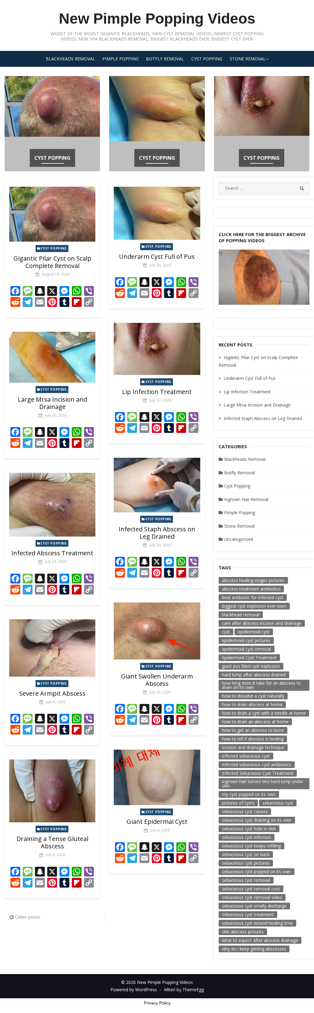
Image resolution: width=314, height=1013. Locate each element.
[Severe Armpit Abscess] (52, 648)
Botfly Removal (165, 59)
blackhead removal (240, 614)
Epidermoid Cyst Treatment (249, 657)
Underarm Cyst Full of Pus (157, 256)
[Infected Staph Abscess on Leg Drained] (157, 485)
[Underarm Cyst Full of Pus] (157, 213)
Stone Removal (248, 59)
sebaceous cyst (277, 803)
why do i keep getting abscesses (254, 949)
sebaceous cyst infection (246, 837)
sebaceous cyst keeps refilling (251, 846)
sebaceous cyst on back (246, 854)
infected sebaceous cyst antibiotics (256, 764)
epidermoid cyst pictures (246, 640)
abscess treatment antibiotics (251, 589)
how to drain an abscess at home (255, 721)
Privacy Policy (157, 1002)
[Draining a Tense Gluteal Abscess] (52, 790)
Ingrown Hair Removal (246, 499)
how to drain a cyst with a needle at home (264, 713)
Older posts (27, 917)
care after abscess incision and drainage (261, 623)
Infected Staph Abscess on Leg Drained (157, 533)
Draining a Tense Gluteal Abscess (52, 842)
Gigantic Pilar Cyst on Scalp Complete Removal (52, 262)
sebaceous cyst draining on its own (257, 820)
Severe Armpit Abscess (52, 693)
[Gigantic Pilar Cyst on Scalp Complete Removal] (52, 214)
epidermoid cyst (254, 632)
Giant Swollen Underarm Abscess (157, 680)
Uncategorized (238, 539)
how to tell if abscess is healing (253, 739)
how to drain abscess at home (252, 704)
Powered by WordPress (133, 989)
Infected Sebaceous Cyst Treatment (257, 773)
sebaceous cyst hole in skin (249, 828)
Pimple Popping (120, 59)
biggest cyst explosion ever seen (254, 606)
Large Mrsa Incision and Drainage (52, 403)
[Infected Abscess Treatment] (52, 504)
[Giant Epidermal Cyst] (157, 777)
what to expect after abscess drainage (260, 940)
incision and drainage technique (253, 747)
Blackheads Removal (70, 59)
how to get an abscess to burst (253, 730)
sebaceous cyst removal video (252, 897)
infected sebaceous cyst (246, 756)
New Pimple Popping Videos (157, 18)
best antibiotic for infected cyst (252, 597)
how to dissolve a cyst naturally (253, 696)
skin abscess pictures (243, 932)
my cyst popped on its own (249, 794)
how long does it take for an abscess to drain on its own (261, 685)
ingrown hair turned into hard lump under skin (262, 783)
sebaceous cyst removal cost (251, 889)
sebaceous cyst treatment (248, 914)
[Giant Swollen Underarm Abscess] (157, 630)
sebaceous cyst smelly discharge (254, 906)
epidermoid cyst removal (246, 649)
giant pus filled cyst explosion (251, 666)
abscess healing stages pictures (253, 580)
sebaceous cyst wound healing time (257, 923)
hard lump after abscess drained (254, 675)
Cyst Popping (206, 59)
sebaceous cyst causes (245, 811)
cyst (226, 632)
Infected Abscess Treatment (52, 553)
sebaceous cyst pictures (246, 863)
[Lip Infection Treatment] (157, 349)
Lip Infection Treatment (157, 392)
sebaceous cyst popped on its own (256, 871)
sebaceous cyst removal (246, 880)
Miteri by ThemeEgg (184, 989)
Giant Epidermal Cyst (157, 821)
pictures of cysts (238, 803)
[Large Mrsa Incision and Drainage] (52, 357)
